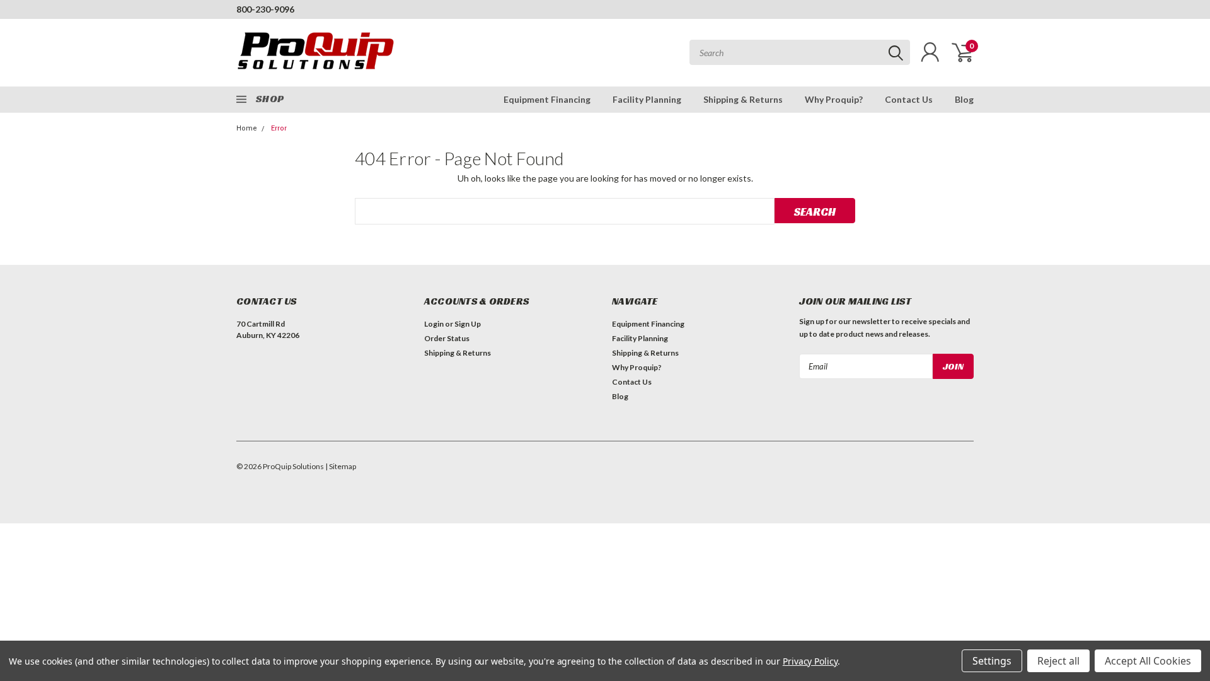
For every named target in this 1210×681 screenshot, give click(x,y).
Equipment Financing (547, 99)
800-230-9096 (265, 9)
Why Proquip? (834, 99)
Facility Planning (647, 99)
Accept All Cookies (1148, 661)
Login (434, 324)
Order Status (447, 338)
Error (279, 128)
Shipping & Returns (743, 99)
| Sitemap (340, 466)
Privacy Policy (810, 661)
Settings (991, 661)
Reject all (1058, 661)
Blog (964, 99)
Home (246, 128)
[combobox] (799, 52)
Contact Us (909, 99)
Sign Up (467, 324)
